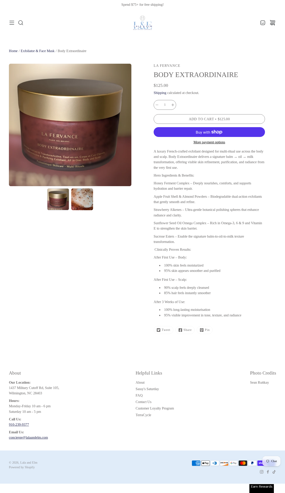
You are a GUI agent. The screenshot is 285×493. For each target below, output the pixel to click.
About (140, 382)
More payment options (209, 142)
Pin (207, 330)
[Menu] (12, 23)
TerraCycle (143, 415)
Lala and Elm (28, 462)
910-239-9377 (19, 424)
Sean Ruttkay (259, 382)
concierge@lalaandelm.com (28, 437)
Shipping (160, 93)
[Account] (262, 22)
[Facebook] (268, 472)
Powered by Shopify (22, 467)
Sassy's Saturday (147, 389)
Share (187, 330)
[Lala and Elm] (142, 23)
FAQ (139, 395)
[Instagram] (262, 472)
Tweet (166, 330)
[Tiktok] (274, 472)
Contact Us (143, 402)
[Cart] (272, 22)
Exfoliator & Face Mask (38, 51)
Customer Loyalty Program (155, 408)
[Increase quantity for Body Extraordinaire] (172, 105)
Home (13, 51)
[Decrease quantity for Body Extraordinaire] (157, 105)
